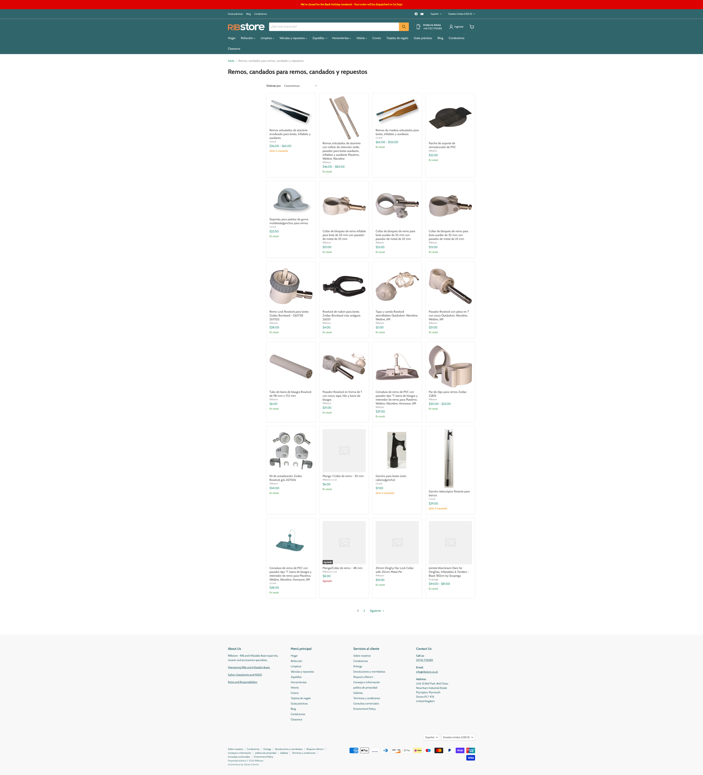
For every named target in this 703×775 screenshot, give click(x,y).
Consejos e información (366, 682)
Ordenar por (273, 85)
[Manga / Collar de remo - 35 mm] (344, 450)
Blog (248, 13)
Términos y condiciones (366, 698)
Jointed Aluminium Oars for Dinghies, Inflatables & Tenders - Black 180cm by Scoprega (449, 571)
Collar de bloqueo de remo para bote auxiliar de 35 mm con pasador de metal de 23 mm (448, 235)
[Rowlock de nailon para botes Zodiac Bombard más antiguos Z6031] (344, 286)
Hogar (231, 38)
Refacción (247, 38)
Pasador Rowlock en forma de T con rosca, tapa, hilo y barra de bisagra (342, 395)
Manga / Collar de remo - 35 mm (343, 476)
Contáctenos (260, 13)
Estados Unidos (460, 13)
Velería (360, 38)
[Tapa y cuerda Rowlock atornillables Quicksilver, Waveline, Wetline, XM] (397, 286)
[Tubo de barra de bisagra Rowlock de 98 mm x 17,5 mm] (291, 366)
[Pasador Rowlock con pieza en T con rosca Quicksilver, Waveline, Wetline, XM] (450, 286)
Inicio (231, 60)
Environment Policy (364, 708)
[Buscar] (404, 27)
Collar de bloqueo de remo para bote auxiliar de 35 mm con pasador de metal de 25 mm (395, 235)
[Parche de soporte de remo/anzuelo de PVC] (450, 117)
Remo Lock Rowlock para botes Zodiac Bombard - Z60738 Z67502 (289, 315)
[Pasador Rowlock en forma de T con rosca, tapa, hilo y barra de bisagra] (344, 366)
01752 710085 (424, 660)
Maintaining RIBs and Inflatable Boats (249, 667)
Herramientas (340, 38)
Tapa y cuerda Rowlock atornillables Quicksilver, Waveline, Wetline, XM (397, 315)
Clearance (234, 48)
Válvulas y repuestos (293, 38)
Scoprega (433, 579)
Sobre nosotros (362, 655)
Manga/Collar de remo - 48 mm (342, 568)
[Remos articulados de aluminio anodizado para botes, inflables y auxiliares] (291, 111)
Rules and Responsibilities (242, 682)
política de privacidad (365, 687)
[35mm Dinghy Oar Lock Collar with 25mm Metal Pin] (397, 542)
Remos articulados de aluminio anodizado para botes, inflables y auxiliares (289, 134)
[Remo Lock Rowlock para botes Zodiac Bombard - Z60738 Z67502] (291, 286)
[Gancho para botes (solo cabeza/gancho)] (397, 450)
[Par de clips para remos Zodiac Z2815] (450, 366)
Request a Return (363, 677)
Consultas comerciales (366, 703)
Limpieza (267, 38)
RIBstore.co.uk (330, 479)
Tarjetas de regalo (397, 38)
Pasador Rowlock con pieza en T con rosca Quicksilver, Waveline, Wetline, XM (449, 315)
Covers (376, 38)
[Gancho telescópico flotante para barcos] (450, 458)
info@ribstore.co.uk (427, 671)
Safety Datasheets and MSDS (245, 674)
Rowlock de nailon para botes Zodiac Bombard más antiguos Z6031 (341, 315)
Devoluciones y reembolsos (369, 671)
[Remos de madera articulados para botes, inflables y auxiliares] (397, 111)
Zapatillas (319, 38)
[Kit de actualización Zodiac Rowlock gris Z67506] (291, 450)
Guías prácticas (235, 13)
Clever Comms (251, 764)
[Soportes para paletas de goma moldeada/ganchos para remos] (291, 200)
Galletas (358, 693)
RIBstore (327, 162)
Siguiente (376, 610)
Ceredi (272, 141)
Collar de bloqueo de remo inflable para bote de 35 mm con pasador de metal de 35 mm (344, 235)
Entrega (357, 666)
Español (434, 13)
